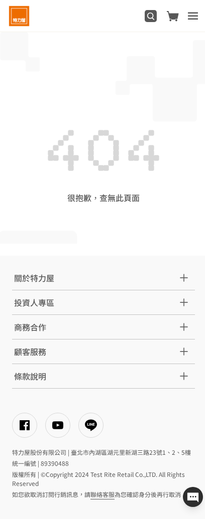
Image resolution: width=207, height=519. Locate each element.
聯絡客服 (102, 494)
